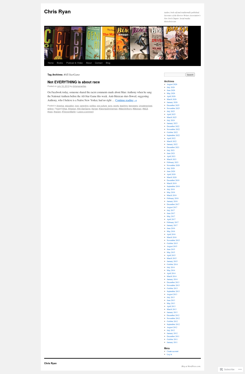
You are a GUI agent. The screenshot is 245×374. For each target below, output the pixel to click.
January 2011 (172, 342)
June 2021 (171, 153)
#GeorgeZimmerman (108, 108)
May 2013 (171, 303)
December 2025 (173, 105)
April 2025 (171, 114)
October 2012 (172, 321)
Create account (172, 351)
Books (60, 62)
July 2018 (171, 189)
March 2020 (171, 177)
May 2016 (171, 231)
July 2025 (171, 111)
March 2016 (171, 237)
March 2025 (171, 117)
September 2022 (173, 135)
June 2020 (171, 171)
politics (93, 105)
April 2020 (171, 174)
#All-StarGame (83, 108)
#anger (95, 108)
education (69, 105)
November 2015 (173, 240)
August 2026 (172, 84)
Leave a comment (85, 111)
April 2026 (171, 96)
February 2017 (172, 222)
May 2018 (171, 192)
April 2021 (171, 156)
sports (116, 105)
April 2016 (171, 234)
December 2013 (173, 282)
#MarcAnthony (125, 108)
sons (110, 105)
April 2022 (171, 138)
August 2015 (172, 246)
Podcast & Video (74, 62)
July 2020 (171, 168)
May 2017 (171, 216)
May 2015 (171, 252)
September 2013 (173, 291)
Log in (169, 354)
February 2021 (172, 162)
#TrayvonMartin (69, 111)
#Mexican (137, 108)
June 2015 (171, 249)
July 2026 (171, 87)
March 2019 (171, 183)
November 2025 (173, 108)
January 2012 (172, 333)
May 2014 (171, 270)
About (89, 62)
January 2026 (172, 102)
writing (51, 108)
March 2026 (171, 99)
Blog (108, 62)
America (60, 105)
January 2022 (172, 144)
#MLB (145, 108)
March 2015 (171, 258)
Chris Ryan (57, 11)
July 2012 (171, 330)
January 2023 (172, 123)
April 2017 (171, 219)
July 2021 (171, 150)
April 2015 (171, 255)
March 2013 (171, 309)
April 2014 (171, 273)
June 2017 (171, 213)
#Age (64, 108)
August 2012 (172, 327)
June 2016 (171, 228)
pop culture (102, 105)
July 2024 (171, 120)
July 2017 (171, 210)
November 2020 (173, 165)
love (77, 105)
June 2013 (171, 300)
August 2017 (172, 207)
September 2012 (173, 324)
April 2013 (171, 306)
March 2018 (171, 195)
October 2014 (172, 264)
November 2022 (173, 129)
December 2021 (173, 147)
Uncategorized (145, 105)
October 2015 (172, 243)
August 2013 (172, 294)
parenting (84, 105)
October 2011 (172, 339)
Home (51, 62)
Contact (98, 62)
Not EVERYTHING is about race (74, 81)
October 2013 (172, 288)
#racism (57, 111)
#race (50, 111)
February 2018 (172, 198)
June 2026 (171, 90)
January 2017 (172, 225)
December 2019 (173, 180)
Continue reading (126, 100)
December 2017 (173, 204)
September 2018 (173, 186)
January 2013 (172, 312)
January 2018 (172, 201)
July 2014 (171, 267)
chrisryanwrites (79, 86)
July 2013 (171, 297)
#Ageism (72, 108)
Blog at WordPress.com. (191, 366)
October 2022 (172, 132)
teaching (124, 105)
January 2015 (172, 261)
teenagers (133, 105)
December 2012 (173, 315)
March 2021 (171, 159)
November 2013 (173, 285)
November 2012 (173, 318)
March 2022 (171, 141)
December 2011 (173, 336)
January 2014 (172, 279)
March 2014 (171, 276)
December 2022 (173, 126)
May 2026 (171, 93)
